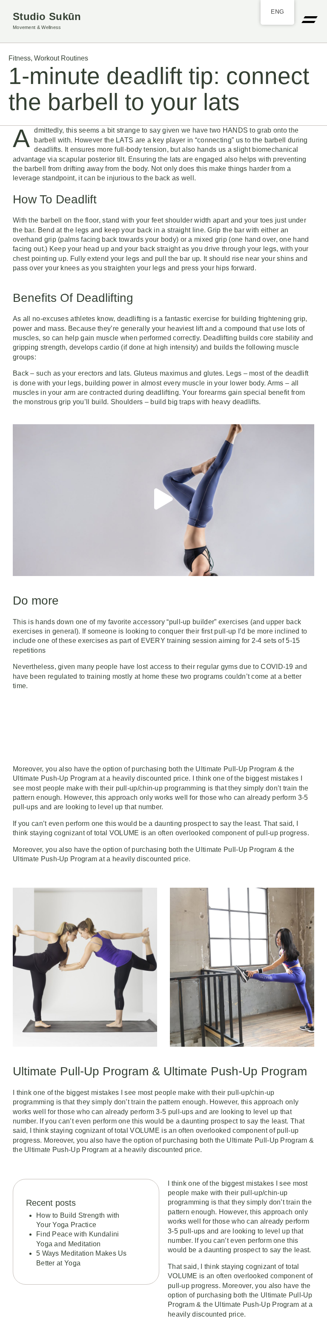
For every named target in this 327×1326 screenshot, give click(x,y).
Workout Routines (61, 58)
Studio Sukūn (47, 16)
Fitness (20, 58)
